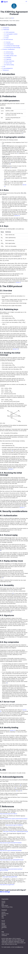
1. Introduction (5, 27)
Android (3, 912)
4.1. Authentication (8, 52)
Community (4, 935)
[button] (26, 1)
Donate (3, 901)
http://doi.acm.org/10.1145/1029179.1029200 (10, 842)
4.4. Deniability (7, 57)
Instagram (4, 926)
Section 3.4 (15, 349)
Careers (3, 902)
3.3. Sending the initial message (11, 45)
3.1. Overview (7, 42)
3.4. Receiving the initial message (12, 47)
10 (16, 791)
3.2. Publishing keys (9, 44)
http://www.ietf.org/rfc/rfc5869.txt (14, 825)
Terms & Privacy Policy (7, 907)
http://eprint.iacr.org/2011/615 (7, 884)
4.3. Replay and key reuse (10, 55)
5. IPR (3, 66)
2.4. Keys (6, 37)
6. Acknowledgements (7, 68)
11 (21, 791)
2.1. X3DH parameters (9, 32)
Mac (3, 916)
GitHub (3, 924)
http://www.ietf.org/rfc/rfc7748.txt (8, 813)
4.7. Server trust (8, 63)
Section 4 (18, 282)
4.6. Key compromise (9, 61)
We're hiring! (5, 892)
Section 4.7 (17, 215)
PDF (13, 18)
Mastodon (4, 927)
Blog (3, 904)
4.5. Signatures (7, 59)
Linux (3, 918)
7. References (5, 70)
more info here (13, 944)
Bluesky (3, 923)
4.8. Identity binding (9, 64)
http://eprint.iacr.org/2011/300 (10, 876)
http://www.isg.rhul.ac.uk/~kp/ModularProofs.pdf (12, 859)
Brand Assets (5, 905)
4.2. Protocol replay (9, 53)
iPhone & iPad (5, 913)
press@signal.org (19, 947)
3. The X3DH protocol (7, 39)
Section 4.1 (12, 730)
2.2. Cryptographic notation (10, 34)
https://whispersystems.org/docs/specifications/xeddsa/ (13, 818)
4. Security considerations (8, 49)
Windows (4, 915)
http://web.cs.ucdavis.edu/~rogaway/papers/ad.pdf (15, 831)
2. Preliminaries (5, 29)
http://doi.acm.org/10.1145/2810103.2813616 (10, 850)
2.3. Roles (6, 35)
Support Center (5, 934)
